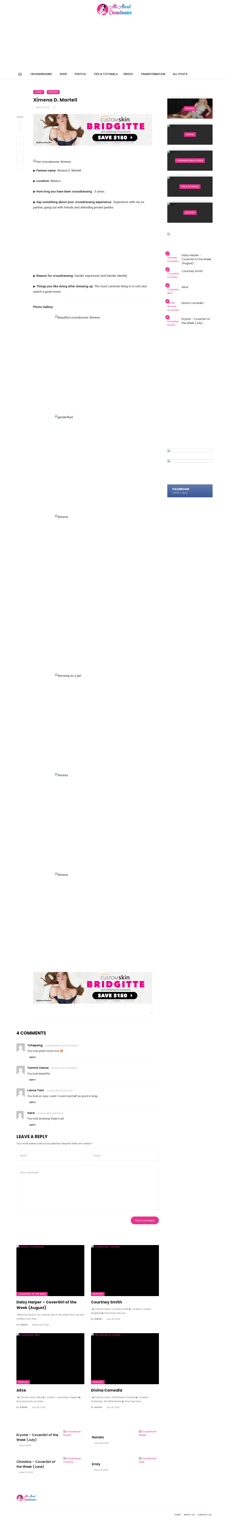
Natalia (98, 1437)
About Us (189, 1514)
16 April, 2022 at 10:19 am (50, 1113)
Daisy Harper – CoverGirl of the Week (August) (46, 1305)
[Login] (204, 74)
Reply (33, 1057)
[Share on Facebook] (19, 139)
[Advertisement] (114, 43)
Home (178, 1514)
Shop (63, 74)
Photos (80, 74)
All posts (180, 74)
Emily (96, 1464)
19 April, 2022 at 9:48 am (64, 1068)
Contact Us (205, 1514)
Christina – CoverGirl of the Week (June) (35, 1464)
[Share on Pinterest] (19, 157)
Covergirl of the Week (32, 1294)
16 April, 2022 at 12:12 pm (60, 1090)
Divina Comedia (106, 1390)
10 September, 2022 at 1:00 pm (62, 1045)
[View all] (190, 109)
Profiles (53, 92)
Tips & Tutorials (106, 74)
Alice (21, 1390)
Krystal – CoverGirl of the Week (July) (37, 1437)
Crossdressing (41, 74)
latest (38, 92)
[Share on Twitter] (19, 148)
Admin (23, 1324)
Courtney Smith (106, 1302)
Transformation (153, 74)
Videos (128, 74)
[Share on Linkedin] (19, 165)
